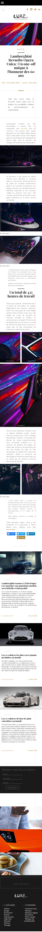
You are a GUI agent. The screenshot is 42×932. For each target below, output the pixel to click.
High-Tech (7, 919)
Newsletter (29, 915)
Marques (28, 911)
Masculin (7, 921)
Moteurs (7, 923)
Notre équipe (30, 917)
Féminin (7, 915)
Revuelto (24, 128)
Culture (6, 909)
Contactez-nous (31, 909)
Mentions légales (31, 913)
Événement (8, 913)
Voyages (7, 925)
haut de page (21, 884)
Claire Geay (33, 83)
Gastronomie (9, 917)
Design (6, 911)
